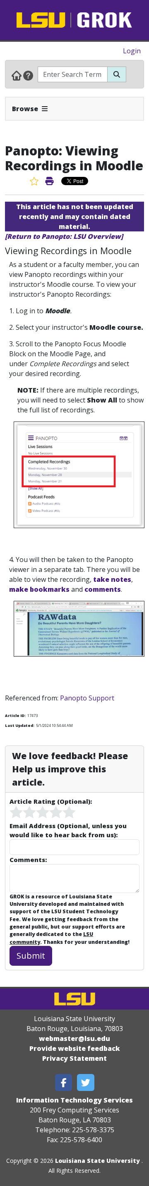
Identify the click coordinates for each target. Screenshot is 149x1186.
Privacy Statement (74, 1058)
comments (102, 589)
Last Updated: (19, 725)
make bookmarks (39, 589)
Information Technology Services (74, 1100)
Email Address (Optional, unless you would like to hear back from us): (68, 830)
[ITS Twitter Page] (85, 1082)
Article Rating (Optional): (51, 801)
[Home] (17, 75)
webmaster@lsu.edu (74, 1038)
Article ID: (15, 715)
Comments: (28, 859)
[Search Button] (116, 74)
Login (132, 50)
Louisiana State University (97, 1161)
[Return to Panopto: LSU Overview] (64, 236)
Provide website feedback (74, 1048)
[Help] (28, 75)
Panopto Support (87, 698)
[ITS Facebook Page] (63, 1082)
